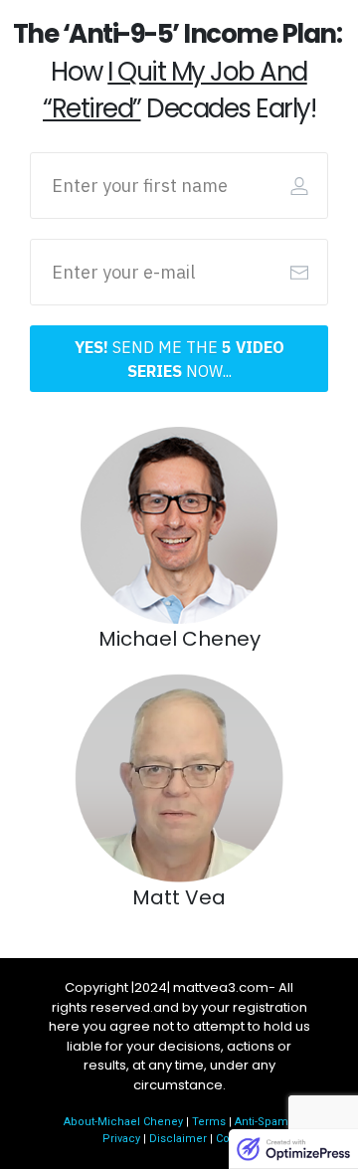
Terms (209, 1121)
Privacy (121, 1138)
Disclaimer (178, 1138)
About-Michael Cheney (123, 1121)
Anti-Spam (261, 1121)
